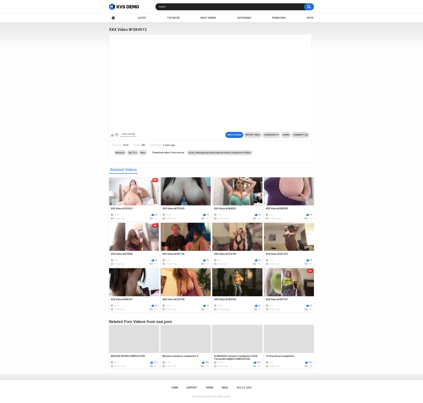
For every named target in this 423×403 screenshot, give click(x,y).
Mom (143, 153)
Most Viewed (208, 18)
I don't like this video (116, 135)
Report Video (253, 135)
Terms (209, 387)
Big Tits (133, 153)
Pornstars (279, 18)
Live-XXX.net (208, 396)
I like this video (112, 135)
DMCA (225, 387)
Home (113, 18)
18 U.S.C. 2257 (244, 387)
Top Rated (173, 18)
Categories (244, 18)
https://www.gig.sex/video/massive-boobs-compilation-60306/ (220, 153)
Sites (310, 18)
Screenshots (271, 135)
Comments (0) (300, 135)
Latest (142, 18)
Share (286, 135)
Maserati (120, 153)
